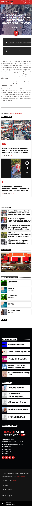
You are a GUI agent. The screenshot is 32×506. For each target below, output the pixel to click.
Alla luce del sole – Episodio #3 (19, 352)
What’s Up (11, 288)
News (16, 11)
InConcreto (14, 480)
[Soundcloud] (7, 496)
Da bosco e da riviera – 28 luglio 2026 (19, 374)
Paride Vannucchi (18, 409)
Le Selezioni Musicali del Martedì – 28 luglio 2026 (16, 366)
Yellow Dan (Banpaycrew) (16, 395)
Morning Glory (7, 266)
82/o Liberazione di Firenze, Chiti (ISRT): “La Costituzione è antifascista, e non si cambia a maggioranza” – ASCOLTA (18, 242)
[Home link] (7, 2)
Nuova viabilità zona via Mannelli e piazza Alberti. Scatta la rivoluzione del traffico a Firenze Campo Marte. (15, 150)
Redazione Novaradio (15, 113)
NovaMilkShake (12, 281)
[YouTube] (3, 496)
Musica (5, 261)
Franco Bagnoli (16, 417)
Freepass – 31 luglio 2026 (16, 344)
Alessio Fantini (16, 387)
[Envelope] (13, 457)
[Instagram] (3, 457)
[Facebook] (11, 496)
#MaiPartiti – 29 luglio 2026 (17, 359)
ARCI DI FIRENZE (21, 477)
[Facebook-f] (6, 457)
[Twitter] (9, 457)
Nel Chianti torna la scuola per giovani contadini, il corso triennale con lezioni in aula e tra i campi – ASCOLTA (19, 235)
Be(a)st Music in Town (14, 310)
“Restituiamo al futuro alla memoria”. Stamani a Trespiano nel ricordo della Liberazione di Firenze (15, 189)
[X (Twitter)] (5, 496)
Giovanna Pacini (17, 402)
